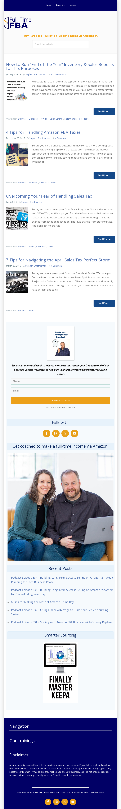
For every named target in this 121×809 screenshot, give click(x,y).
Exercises (33, 118)
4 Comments (61, 138)
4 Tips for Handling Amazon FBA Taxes (43, 132)
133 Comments (58, 74)
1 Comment (56, 265)
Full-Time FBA (22, 22)
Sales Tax (44, 182)
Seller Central (56, 118)
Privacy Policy (66, 792)
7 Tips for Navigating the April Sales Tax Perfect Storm (58, 260)
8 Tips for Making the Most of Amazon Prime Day (42, 602)
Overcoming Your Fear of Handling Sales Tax (49, 196)
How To (44, 118)
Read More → (104, 111)
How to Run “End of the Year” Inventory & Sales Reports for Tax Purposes (60, 66)
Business (22, 118)
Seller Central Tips (73, 118)
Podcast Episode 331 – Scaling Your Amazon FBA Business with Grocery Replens (61, 622)
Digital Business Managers (94, 792)
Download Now (60, 400)
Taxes (87, 118)
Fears (31, 246)
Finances (33, 182)
